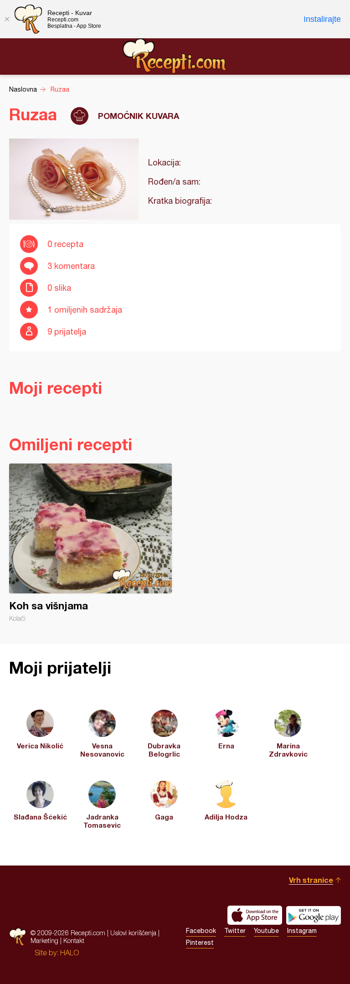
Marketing (44, 940)
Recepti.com (175, 56)
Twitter (235, 930)
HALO (69, 952)
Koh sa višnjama (90, 543)
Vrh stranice (311, 880)
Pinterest (200, 942)
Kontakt (73, 940)
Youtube (266, 930)
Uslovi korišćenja (133, 933)
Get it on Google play (313, 915)
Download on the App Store (254, 915)
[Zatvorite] (7, 19)
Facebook (201, 930)
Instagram (302, 930)
